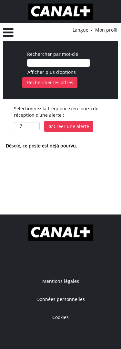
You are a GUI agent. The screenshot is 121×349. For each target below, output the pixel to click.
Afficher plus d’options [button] (51, 72)
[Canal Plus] (60, 11)
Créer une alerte (70, 126)
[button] (22, 32)
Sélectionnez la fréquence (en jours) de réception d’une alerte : (56, 111)
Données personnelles (60, 299)
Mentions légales (60, 281)
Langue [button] (81, 30)
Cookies (60, 317)
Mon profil (106, 30)
